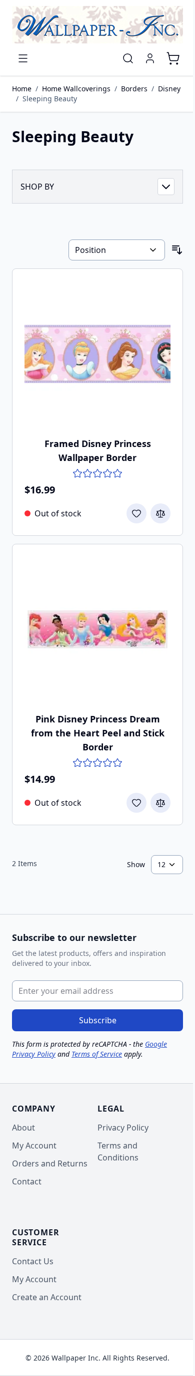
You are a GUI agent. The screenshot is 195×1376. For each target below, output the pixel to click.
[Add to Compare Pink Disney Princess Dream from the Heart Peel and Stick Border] (160, 803)
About (23, 1127)
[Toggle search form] (128, 58)
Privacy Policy (123, 1127)
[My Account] (150, 58)
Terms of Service (97, 1054)
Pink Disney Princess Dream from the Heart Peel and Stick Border (97, 733)
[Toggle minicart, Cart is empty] (173, 58)
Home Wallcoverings (76, 88)
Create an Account (47, 1297)
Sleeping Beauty (49, 98)
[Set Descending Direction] (177, 250)
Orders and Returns (50, 1163)
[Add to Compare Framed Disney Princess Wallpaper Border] (160, 513)
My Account (34, 1145)
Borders (134, 88)
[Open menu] (23, 58)
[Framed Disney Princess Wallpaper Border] (97, 354)
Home (22, 88)
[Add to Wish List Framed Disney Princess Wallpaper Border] (136, 513)
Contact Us (33, 1261)
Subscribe (97, 1020)
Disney (169, 88)
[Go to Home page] (97, 24)
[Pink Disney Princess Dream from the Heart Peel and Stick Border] (97, 629)
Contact (27, 1181)
